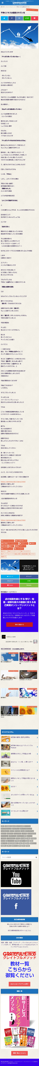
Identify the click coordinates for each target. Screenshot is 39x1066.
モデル (18, 838)
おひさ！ (14, 786)
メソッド (29, 836)
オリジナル (27, 826)
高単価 (27, 845)
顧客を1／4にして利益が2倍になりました (23, 779)
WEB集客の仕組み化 (10, 826)
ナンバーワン (17, 833)
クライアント (16, 828)
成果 (28, 841)
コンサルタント (5, 831)
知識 (24, 843)
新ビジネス (4, 843)
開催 (20, 845)
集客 (23, 845)
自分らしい (33, 843)
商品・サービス (10, 841)
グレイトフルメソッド (8, 540)
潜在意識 (5, 546)
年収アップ (22, 841)
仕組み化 (34, 838)
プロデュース (24, 543)
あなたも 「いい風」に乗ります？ (22, 762)
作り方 (3, 841)
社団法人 (33, 543)
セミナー (5, 551)
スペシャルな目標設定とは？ (20, 770)
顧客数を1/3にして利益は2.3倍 (21, 753)
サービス (17, 831)
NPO (2, 826)
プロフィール (12, 836)
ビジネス (32, 554)
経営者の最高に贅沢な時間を (20, 737)
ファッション (4, 836)
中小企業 (23, 838)
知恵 (21, 843)
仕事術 (28, 838)
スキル (22, 831)
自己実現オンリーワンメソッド (10, 543)
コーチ (12, 831)
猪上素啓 (18, 554)
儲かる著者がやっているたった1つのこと (23, 804)
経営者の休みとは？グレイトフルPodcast (22, 746)
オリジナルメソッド (7, 548)
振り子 (12, 546)
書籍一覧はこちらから (19, 1053)
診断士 (8, 845)
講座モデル (14, 845)
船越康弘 (3, 845)
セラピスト (10, 833)
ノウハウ (24, 833)
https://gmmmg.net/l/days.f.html (13, 481)
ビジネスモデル (19, 548)
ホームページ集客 (21, 836)
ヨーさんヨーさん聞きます (19, 811)
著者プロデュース (21, 546)
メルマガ (3, 838)
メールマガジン (11, 838)
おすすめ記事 (20, 826)
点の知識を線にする (22, 540)
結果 (28, 843)
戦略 (31, 841)
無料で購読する (19, 624)
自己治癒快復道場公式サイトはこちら (19, 930)
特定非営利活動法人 (13, 843)
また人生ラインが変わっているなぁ (22, 794)
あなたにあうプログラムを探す (19, 984)
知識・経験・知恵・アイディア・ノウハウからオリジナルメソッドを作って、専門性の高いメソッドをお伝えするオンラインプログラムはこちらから (19, 945)
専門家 (16, 841)
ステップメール (29, 831)
